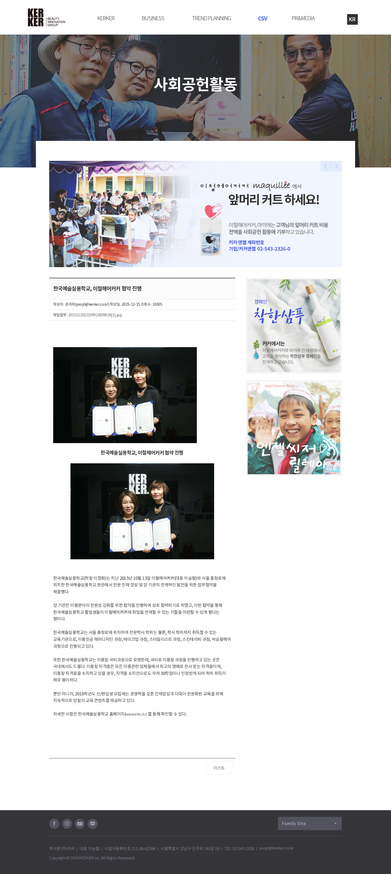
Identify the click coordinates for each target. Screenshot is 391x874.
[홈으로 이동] (46, 17)
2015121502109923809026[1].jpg (95, 315)
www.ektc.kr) (136, 714)
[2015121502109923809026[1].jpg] (142, 511)
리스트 (219, 768)
